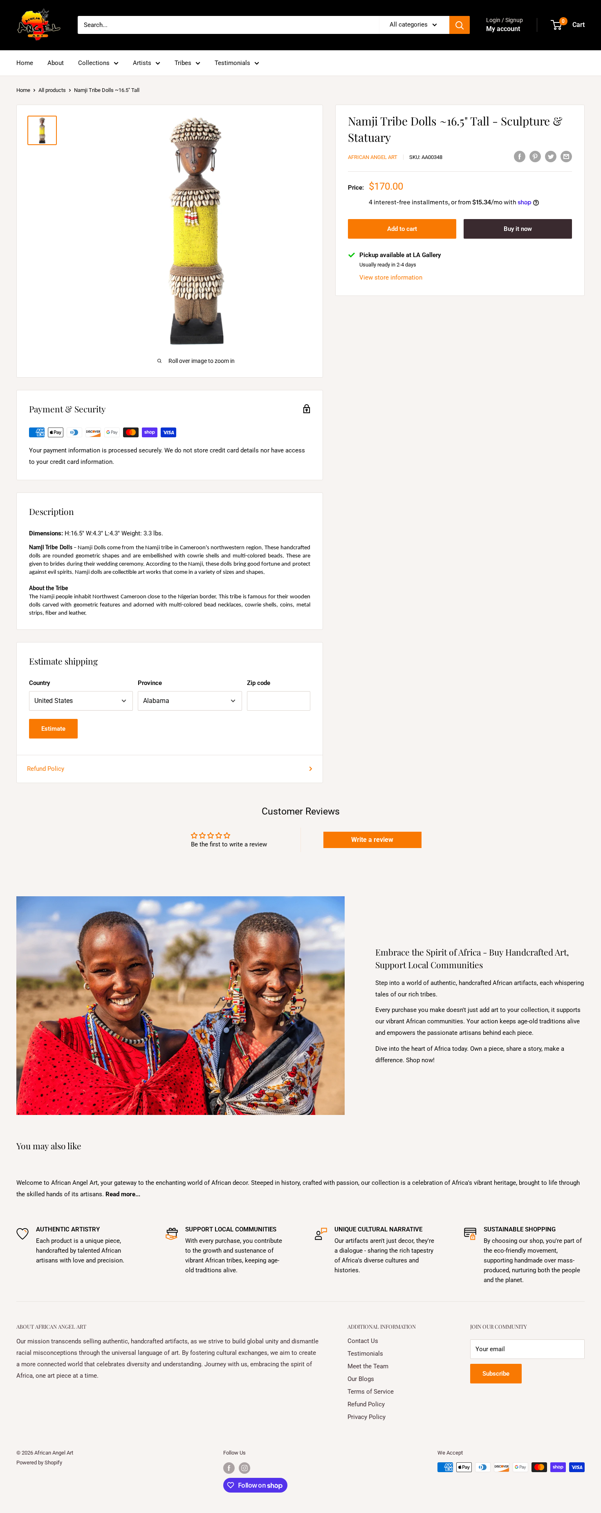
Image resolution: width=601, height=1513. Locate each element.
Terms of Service (371, 1391)
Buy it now (518, 229)
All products (52, 90)
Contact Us (363, 1341)
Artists (142, 63)
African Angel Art (372, 157)
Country (39, 683)
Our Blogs (361, 1379)
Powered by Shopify (39, 1462)
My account (503, 29)
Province (150, 683)
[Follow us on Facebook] (229, 1468)
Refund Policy (45, 768)
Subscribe (495, 1373)
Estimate (53, 728)
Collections (94, 63)
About (55, 63)
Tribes (183, 63)
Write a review (372, 840)
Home (24, 63)
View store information (390, 277)
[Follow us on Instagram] (244, 1468)
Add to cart (402, 229)
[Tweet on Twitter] (550, 156)
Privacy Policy (367, 1417)
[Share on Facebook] (519, 156)
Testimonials (232, 63)
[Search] (459, 25)
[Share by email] (566, 156)
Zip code (258, 683)
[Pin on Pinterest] (535, 156)
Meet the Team (368, 1366)
